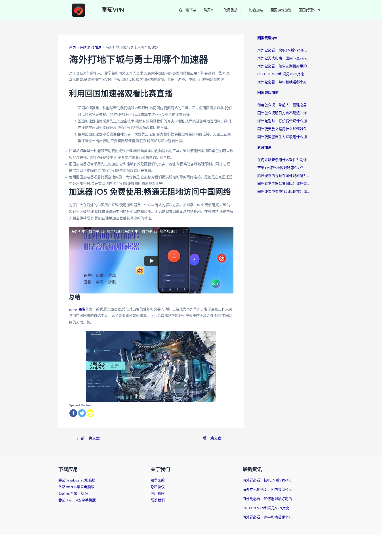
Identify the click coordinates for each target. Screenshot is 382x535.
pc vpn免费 (77, 309)
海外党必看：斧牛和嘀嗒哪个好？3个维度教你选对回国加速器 (283, 82)
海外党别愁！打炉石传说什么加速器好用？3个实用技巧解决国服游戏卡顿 (283, 121)
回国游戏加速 (281, 10)
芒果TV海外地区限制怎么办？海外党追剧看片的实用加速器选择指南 (283, 168)
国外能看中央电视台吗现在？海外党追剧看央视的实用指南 (283, 192)
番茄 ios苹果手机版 (73, 493)
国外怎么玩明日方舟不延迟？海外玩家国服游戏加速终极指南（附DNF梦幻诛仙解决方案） (283, 113)
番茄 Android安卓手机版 (77, 500)
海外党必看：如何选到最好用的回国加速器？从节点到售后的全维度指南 (283, 66)
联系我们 (158, 500)
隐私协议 (158, 487)
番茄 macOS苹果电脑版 (76, 487)
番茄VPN (113, 10)
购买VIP (210, 10)
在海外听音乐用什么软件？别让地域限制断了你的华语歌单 (283, 160)
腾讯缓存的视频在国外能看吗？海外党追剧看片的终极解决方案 (283, 176)
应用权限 (158, 493)
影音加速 (256, 10)
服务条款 (158, 480)
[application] (240, 10)
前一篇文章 (88, 438)
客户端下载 (188, 10)
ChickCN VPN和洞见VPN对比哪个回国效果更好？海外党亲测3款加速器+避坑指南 (283, 74)
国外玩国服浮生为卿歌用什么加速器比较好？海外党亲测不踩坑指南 (283, 137)
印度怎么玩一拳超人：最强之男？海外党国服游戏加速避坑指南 (283, 105)
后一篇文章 (214, 438)
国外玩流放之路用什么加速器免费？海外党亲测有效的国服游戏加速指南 (283, 129)
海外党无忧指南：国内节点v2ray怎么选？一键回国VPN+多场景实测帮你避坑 (283, 58)
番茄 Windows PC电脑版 (77, 480)
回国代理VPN (309, 10)
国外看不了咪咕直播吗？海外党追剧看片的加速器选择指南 (283, 184)
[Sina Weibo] (90, 413)
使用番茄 (230, 10)
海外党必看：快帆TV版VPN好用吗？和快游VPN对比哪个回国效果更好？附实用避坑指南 (283, 50)
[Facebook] (73, 413)
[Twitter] (82, 413)
